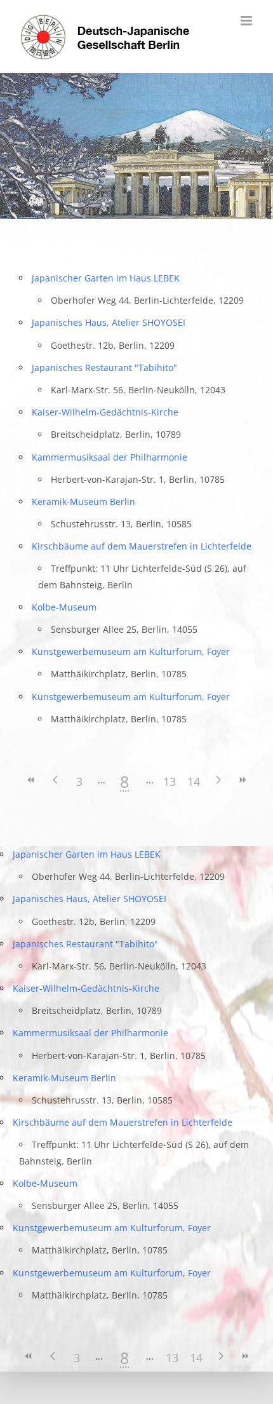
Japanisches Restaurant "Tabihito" (104, 367)
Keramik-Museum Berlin (83, 502)
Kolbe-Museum (64, 607)
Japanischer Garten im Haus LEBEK (106, 278)
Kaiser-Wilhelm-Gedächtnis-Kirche (105, 412)
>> (242, 780)
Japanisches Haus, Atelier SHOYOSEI (108, 322)
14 (193, 781)
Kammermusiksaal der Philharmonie (109, 457)
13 (169, 781)
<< (31, 780)
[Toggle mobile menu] (247, 20)
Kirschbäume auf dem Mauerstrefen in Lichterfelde (141, 546)
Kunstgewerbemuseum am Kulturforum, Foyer (131, 651)
